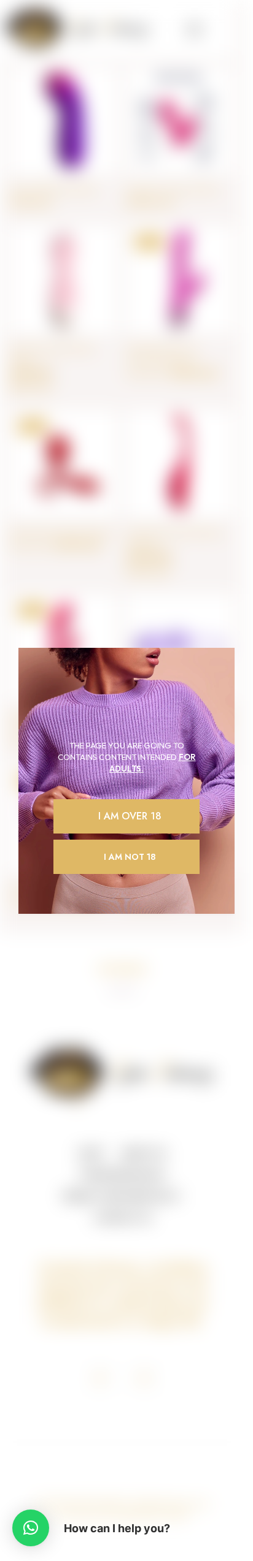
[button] (30, 1528)
